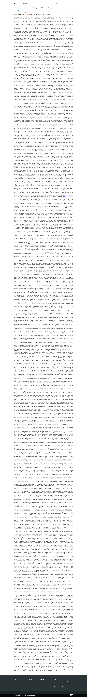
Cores (36, 14)
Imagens (48, 14)
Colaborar (71, 3)
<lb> (46, 14)
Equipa (62, 3)
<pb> (43, 14)
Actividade (66, 3)
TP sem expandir (28, 14)
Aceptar (71, 695)
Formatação (40, 14)
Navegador (58, 3)
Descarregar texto (21, 672)
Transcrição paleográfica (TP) (20, 14)
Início (41, 3)
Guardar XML (16, 672)
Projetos (53, 3)
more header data (18, 10)
